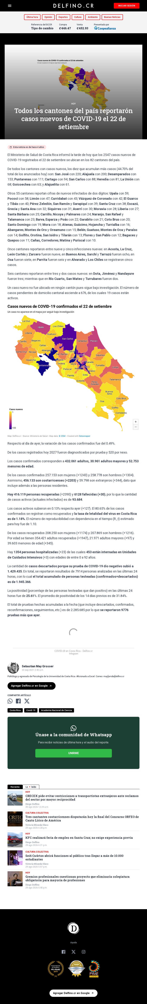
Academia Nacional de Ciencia (56, 710)
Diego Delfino (32, 804)
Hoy (73, 104)
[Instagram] (83, 952)
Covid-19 (30, 710)
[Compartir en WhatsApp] (10, 701)
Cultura (77, 17)
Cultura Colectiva (37, 813)
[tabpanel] (73, 840)
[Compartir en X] (27, 701)
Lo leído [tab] (31, 787)
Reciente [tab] (15, 787)
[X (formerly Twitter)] (73, 952)
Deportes (63, 17)
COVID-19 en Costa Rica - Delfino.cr (73, 651)
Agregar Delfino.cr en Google (29, 685)
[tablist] (73, 787)
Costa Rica (15, 710)
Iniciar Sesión (126, 5)
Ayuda (73, 942)
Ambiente (93, 17)
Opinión (48, 17)
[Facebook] (63, 952)
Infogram (73, 653)
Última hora (32, 17)
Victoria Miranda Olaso (36, 825)
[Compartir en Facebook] (18, 701)
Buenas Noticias (112, 17)
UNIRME (73, 753)
